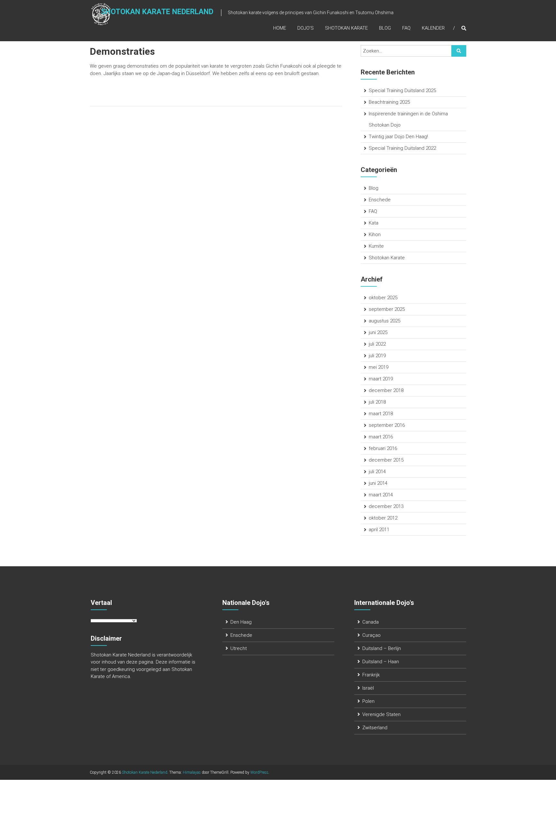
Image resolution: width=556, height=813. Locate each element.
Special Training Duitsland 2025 (402, 90)
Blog (385, 28)
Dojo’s (305, 28)
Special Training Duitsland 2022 (402, 148)
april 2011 (379, 529)
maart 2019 (381, 379)
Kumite (376, 246)
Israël (368, 688)
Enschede (380, 200)
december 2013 (386, 506)
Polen (368, 701)
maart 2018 (381, 413)
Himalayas (192, 772)
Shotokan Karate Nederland (157, 11)
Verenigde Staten (381, 714)
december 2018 (386, 390)
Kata (373, 223)
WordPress (259, 772)
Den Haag (241, 622)
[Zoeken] (458, 51)
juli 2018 (377, 402)
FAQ (406, 28)
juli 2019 (377, 356)
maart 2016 (381, 437)
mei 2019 (378, 367)
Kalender (433, 28)
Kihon (375, 234)
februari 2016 (383, 448)
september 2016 (387, 425)
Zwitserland (374, 728)
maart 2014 (381, 495)
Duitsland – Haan (380, 662)
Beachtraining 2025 (389, 102)
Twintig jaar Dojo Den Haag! (398, 136)
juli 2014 (377, 471)
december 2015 (386, 460)
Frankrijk (371, 675)
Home (279, 28)
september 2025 (387, 309)
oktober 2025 (383, 298)
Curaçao (371, 635)
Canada (370, 622)
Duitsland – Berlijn (381, 648)
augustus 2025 (384, 321)
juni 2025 (378, 332)
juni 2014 (378, 483)
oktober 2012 (383, 518)
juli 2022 (377, 344)
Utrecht (238, 648)
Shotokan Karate (346, 28)
